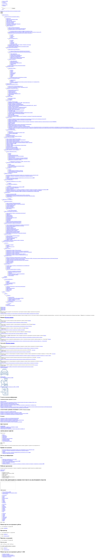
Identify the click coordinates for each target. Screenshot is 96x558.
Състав (11, 35)
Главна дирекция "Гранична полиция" (13, 140)
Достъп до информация (8, 179)
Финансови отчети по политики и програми (16, 156)
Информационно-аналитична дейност (12, 232)
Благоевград (4, 495)
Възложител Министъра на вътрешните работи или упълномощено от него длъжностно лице (22, 175)
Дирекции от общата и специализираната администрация (16, 145)
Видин (3, 499)
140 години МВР (11, 114)
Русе (3, 511)
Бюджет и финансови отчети (11, 151)
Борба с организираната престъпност (10, 211)
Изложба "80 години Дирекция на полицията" (16, 109)
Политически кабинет (10, 22)
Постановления (13, 72)
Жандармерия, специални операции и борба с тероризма (14, 240)
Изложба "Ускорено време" (13, 101)
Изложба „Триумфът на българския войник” (15, 104)
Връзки (11, 37)
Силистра (4, 513)
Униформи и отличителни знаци (12, 88)
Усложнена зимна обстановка (7, 438)
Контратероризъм (9, 216)
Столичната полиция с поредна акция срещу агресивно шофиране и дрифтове (13, 333)
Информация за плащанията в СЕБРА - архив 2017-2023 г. (20, 161)
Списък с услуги (7, 248)
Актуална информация (10, 205)
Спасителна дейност (9, 227)
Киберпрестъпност (9, 215)
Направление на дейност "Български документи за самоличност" (17, 251)
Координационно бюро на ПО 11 (16, 62)
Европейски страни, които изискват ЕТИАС (16, 298)
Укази (11, 76)
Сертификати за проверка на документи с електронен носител (19, 126)
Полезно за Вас (9, 117)
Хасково (3, 518)
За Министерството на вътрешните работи (11, 16)
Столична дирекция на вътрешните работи (9, 492)
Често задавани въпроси (10, 305)
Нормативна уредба (13, 43)
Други (7, 247)
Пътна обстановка (9, 283)
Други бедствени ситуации (7, 441)
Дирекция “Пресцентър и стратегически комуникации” (15, 286)
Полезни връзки (13, 63)
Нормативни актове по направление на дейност (18, 77)
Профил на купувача (8, 173)
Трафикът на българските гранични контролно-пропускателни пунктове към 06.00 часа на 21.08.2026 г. (18, 359)
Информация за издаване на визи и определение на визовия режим (19, 124)
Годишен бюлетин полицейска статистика (15, 170)
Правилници (12, 73)
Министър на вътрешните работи (12, 19)
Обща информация (13, 53)
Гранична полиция (11, 91)
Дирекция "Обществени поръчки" (12, 178)
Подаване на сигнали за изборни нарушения (14, 136)
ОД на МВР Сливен (11, 110)
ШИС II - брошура (11, 123)
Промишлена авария (5, 439)
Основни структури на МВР (9, 137)
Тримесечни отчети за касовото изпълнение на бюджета (18, 158)
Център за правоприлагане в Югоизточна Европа (16, 65)
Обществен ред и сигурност (7, 199)
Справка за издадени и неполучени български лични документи (17, 260)
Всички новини (9, 317)
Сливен (3, 514)
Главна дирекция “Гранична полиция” (13, 235)
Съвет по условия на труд (12, 38)
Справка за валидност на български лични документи (15, 259)
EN (3, 9)
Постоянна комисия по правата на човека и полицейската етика (21, 31)
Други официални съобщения (11, 184)
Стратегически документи (10, 24)
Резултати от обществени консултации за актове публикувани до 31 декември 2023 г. (25, 81)
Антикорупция (7, 192)
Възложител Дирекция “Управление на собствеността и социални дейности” (15, 450)
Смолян (3, 515)
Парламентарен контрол (10, 288)
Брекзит (5, 276)
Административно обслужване (7, 241)
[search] (2, 7)
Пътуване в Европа (11, 122)
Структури (8, 268)
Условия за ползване (9, 261)
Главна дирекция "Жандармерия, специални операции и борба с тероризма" (19, 142)
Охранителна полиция (12, 90)
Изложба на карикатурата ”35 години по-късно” (16, 108)
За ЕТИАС (8, 295)
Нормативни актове (11, 68)
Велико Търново (5, 498)
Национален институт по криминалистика (13, 148)
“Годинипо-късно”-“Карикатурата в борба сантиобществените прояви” (20, 112)
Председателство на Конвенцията (16, 58)
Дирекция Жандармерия (12, 92)
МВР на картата (3, 490)
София (3, 516)
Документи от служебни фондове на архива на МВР (15, 186)
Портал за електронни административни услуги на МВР (16, 257)
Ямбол (3, 520)
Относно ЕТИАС (11, 297)
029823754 (5, 534)
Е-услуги (4, 2)
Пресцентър (4, 277)
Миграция (10, 272)
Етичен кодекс (8, 83)
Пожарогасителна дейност (10, 226)
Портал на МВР (5, 1)
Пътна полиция (11, 94)
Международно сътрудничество (11, 47)
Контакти (4, 5)
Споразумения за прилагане (15, 54)
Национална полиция (8, 201)
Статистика (8, 167)
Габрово (3, 500)
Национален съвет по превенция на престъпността (17, 28)
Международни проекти (10, 207)
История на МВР (9, 96)
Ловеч (3, 505)
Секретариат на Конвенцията (15, 56)
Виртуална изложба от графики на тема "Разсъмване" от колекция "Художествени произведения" (25, 116)
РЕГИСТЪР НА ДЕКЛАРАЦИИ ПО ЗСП (15, 86)
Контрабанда (8, 219)
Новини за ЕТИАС (9, 301)
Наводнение (4, 437)
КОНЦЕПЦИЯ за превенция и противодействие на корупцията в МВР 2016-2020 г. (20, 195)
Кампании (8, 287)
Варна (3, 497)
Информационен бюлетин (10, 282)
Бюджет (9, 154)
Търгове (7, 176)
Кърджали (4, 502)
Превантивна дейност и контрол (12, 230)
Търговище (4, 517)
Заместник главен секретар (11, 21)
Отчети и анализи (11, 165)
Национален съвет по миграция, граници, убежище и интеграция (19, 44)
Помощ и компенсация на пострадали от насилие (16, 125)
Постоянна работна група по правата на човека (16, 29)
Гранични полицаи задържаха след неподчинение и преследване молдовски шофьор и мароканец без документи (19, 313)
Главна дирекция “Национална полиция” (13, 203)
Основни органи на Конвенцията (16, 55)
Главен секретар (9, 20)
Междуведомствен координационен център (13, 222)
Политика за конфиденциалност (7, 554)
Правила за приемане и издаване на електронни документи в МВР (19, 119)
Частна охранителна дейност (13, 274)
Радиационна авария (5, 440)
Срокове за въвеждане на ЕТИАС (14, 299)
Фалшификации (9, 218)
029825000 (5, 528)
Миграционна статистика (12, 172)
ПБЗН (9, 95)
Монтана (3, 506)
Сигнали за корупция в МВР (11, 194)
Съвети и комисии (9, 25)
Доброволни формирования (11, 228)
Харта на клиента (9, 262)
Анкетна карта (8, 266)
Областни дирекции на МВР (11, 143)
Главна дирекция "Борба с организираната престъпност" (16, 139)
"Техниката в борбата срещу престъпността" (16, 111)
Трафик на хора (9, 214)
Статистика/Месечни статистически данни (15, 171)
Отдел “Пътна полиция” (12, 210)
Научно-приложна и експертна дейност (13, 231)
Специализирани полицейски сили (14, 93)
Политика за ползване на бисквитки (8, 555)
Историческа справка (12, 98)
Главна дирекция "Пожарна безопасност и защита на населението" (17, 141)
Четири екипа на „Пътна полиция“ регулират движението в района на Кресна (13, 322)
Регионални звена (9, 236)
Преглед (11, 70)
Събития (11, 64)
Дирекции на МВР (9, 144)
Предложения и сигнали (10, 135)
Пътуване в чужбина (10, 244)
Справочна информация (10, 238)
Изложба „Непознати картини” (13, 106)
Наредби (11, 74)
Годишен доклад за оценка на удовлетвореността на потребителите (17, 265)
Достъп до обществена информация (12, 187)
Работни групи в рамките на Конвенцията (17, 57)
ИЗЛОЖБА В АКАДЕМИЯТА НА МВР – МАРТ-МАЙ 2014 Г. (19, 102)
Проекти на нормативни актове (13, 78)
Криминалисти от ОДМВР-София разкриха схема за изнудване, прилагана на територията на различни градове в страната (21, 337)
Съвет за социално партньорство (14, 27)
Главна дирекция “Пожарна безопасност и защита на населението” (17, 224)
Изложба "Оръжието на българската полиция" (16, 113)
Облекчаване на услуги (10, 246)
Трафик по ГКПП (9, 239)
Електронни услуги (7, 255)
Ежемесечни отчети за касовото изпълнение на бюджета (18, 157)
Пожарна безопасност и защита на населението (12, 223)
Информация (10, 131)
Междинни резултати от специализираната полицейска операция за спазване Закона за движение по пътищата (19, 348)
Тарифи (11, 75)
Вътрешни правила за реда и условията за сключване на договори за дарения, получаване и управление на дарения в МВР (27, 189)
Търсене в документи (10, 188)
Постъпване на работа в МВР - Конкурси (13, 23)
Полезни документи (9, 206)
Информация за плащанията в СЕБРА (14, 159)
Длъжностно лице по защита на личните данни (16, 132)
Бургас (3, 496)
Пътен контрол (9, 208)
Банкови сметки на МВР (12, 120)
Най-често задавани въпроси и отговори (13, 269)
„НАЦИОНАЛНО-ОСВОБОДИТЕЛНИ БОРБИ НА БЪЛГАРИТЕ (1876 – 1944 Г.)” (22, 105)
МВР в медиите (9, 289)
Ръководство (8, 18)
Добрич (3, 501)
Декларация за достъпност (6, 556)
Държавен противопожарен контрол (12, 229)
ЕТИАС (3, 291)
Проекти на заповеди (14, 82)
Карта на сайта (4, 4)
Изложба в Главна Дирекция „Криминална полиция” (17, 107)
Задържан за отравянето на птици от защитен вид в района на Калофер (12, 329)
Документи (12, 36)
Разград (3, 510)
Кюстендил (4, 504)
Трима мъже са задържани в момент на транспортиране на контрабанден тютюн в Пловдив (16, 326)
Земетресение (4, 436)
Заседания (12, 42)
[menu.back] (8, 30)
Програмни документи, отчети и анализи (11, 149)
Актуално (41, 346)
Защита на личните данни (10, 129)
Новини (7, 245)
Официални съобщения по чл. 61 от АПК (13, 181)
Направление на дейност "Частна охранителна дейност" (16, 253)
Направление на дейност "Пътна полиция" (13, 250)
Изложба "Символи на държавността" (14, 103)
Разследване (8, 220)
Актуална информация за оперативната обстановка (15, 225)
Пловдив (3, 509)
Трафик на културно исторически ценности (13, 221)
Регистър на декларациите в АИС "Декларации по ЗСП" (18, 87)
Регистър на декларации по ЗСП (12, 84)
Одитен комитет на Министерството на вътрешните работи (18, 46)
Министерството (5, 14)
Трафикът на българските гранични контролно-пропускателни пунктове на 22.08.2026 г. (15, 351)
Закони (11, 71)
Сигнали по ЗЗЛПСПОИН (13, 133)
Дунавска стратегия (11, 59)
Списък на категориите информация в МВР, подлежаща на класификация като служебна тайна (22, 191)
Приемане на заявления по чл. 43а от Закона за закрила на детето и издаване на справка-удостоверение (24, 190)
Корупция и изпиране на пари (11, 217)
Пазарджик (4, 507)
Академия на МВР (9, 146)
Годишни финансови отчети (13, 155)
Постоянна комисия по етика (13, 45)
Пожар (3, 434)
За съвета (12, 34)
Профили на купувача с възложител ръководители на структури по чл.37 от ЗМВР (20, 177)
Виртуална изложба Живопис (13, 115)
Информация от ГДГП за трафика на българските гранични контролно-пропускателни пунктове (16, 366)
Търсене (13, 8)
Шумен (3, 519)
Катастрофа (4, 435)
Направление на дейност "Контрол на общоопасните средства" (17, 254)
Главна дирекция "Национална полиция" (13, 138)
